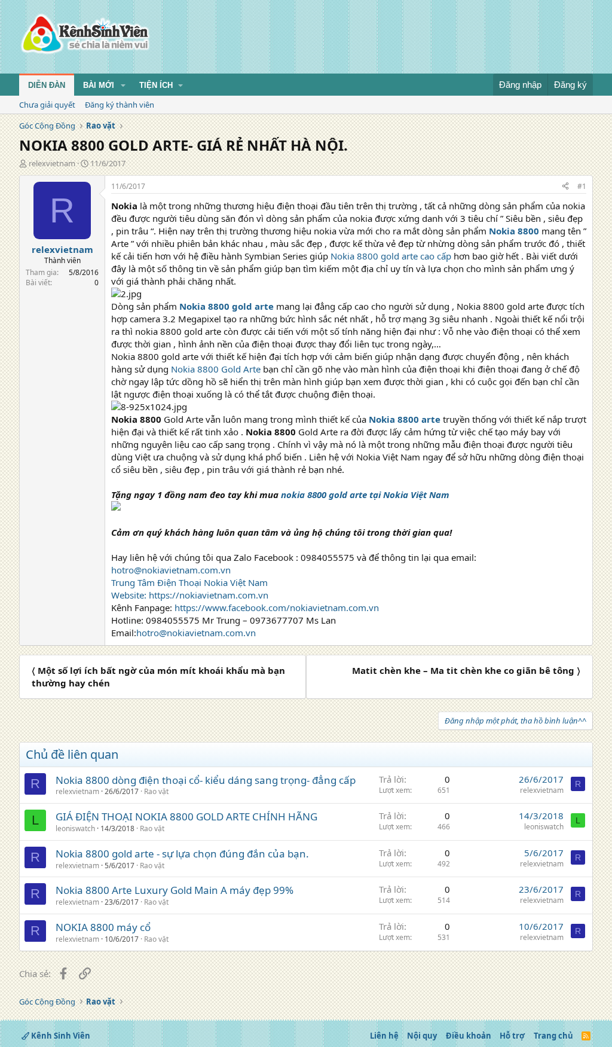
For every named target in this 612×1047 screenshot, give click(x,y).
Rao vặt (156, 791)
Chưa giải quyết (47, 104)
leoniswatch (75, 828)
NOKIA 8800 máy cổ (103, 927)
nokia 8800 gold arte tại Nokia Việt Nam (365, 494)
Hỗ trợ (512, 1035)
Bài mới (98, 85)
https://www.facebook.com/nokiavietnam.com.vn (277, 607)
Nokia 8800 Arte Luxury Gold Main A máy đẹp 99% (174, 890)
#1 (581, 186)
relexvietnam (52, 163)
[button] (123, 85)
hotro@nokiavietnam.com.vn (171, 570)
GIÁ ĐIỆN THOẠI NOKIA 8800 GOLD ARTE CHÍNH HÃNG (186, 816)
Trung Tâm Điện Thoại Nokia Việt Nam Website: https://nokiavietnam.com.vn (189, 588)
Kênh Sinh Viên (59, 1035)
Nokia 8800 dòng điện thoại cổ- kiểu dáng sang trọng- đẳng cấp (206, 780)
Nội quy (422, 1035)
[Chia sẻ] (565, 187)
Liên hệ (384, 1035)
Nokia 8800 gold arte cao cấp (391, 256)
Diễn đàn (46, 85)
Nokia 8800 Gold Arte (217, 369)
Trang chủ (553, 1035)
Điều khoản (468, 1035)
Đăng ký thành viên (119, 104)
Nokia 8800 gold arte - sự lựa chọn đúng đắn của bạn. (182, 853)
